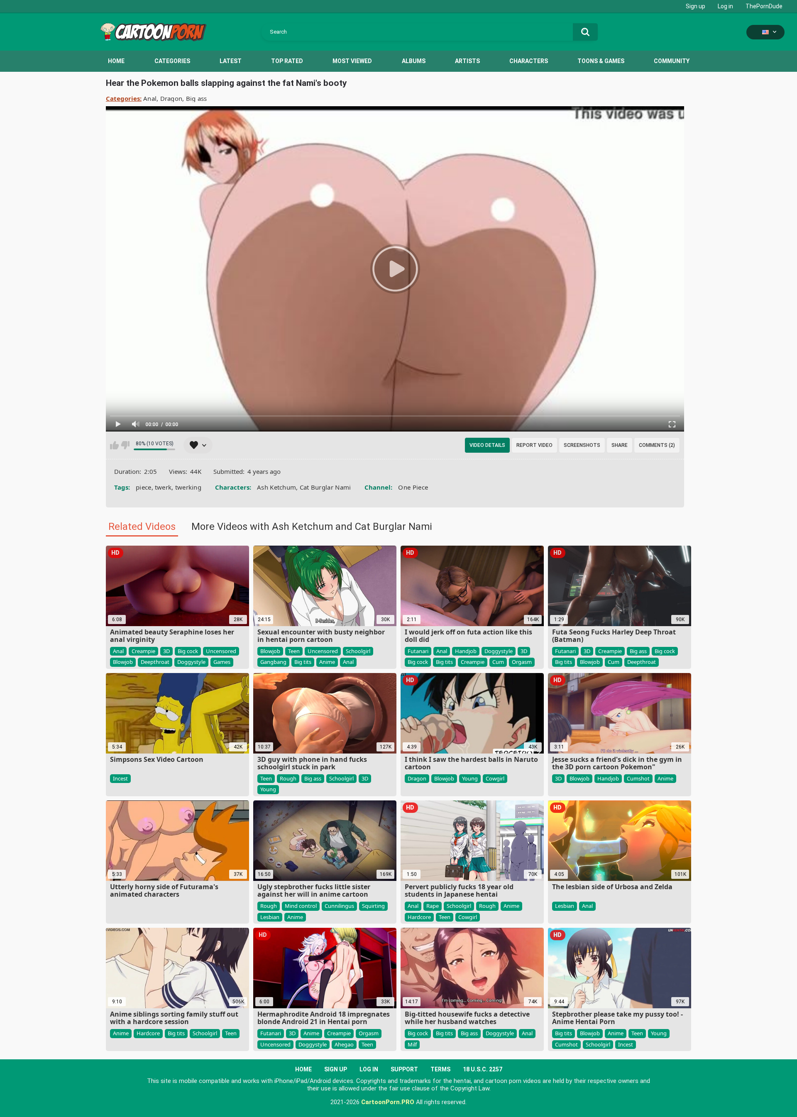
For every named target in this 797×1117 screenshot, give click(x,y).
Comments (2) (657, 445)
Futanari (418, 651)
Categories (172, 61)
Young (268, 789)
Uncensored (221, 651)
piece (144, 487)
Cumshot (638, 778)
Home (116, 61)
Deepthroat (155, 662)
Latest (231, 61)
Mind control (301, 906)
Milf (412, 1044)
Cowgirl (495, 778)
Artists (467, 61)
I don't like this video (125, 445)
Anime (327, 662)
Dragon (171, 98)
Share (619, 445)
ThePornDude (764, 6)
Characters (528, 61)
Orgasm (522, 662)
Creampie (143, 651)
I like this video (114, 445)
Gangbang (273, 662)
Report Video (534, 445)
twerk (163, 487)
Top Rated (287, 61)
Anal (149, 98)
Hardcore (419, 917)
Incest (120, 778)
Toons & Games (600, 61)
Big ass (196, 98)
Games (221, 662)
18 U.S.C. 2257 (482, 1069)
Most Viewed (352, 61)
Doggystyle (191, 662)
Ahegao (344, 1044)
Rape (432, 906)
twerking (188, 487)
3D (166, 651)
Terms (440, 1069)
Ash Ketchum (276, 487)
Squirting (373, 906)
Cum (498, 662)
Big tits (302, 662)
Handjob (466, 651)
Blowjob (123, 662)
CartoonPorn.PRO (387, 1102)
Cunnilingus (339, 906)
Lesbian (269, 917)
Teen (294, 651)
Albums (413, 61)
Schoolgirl (358, 651)
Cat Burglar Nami (325, 487)
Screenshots (582, 445)
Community (671, 61)
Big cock (188, 651)
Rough (288, 778)
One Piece (413, 487)
